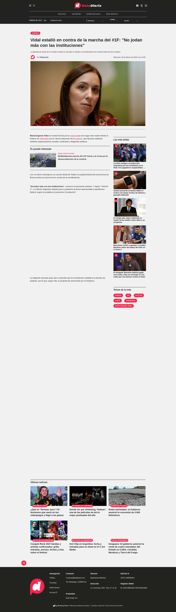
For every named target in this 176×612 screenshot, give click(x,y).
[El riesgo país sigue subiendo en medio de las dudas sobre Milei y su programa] (129, 207)
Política (52, 578)
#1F (128, 295)
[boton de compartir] (23, 563)
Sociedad (53, 583)
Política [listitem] (62, 14)
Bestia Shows (55, 587)
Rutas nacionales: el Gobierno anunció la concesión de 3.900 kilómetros (124, 512)
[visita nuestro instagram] (146, 5)
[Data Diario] (88, 5)
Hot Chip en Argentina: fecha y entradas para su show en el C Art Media (87, 547)
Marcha (118, 295)
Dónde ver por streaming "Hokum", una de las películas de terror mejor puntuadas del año (87, 512)
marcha (73, 136)
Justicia (78, 139)
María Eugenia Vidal (123, 306)
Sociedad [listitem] (76, 14)
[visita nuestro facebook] (137, 5)
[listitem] (99, 19)
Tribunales (44, 139)
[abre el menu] (30, 5)
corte (117, 300)
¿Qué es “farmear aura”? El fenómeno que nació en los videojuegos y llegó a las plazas (47, 512)
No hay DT (53, 592)
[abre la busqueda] (34, 5)
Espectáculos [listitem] (93, 14)
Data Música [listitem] (112, 14)
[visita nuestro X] (142, 5)
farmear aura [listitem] (47, 20)
